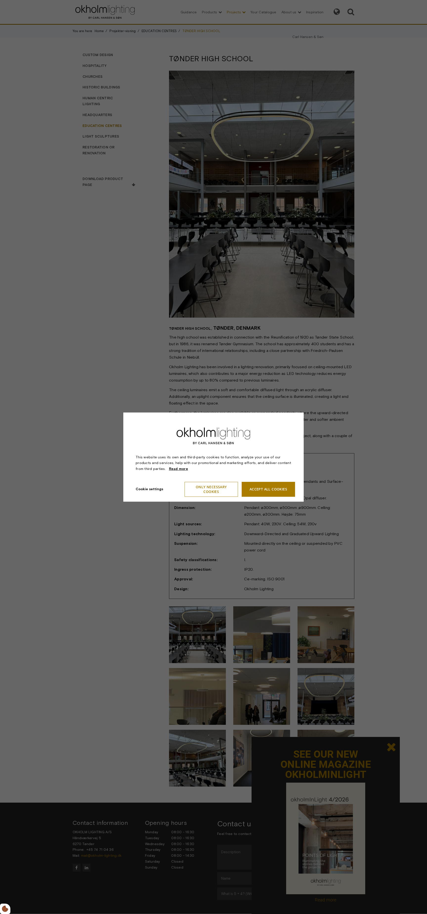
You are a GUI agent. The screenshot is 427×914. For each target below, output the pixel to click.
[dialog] (213, 457)
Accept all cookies (268, 489)
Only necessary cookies (211, 489)
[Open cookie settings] (5, 909)
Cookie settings (149, 489)
